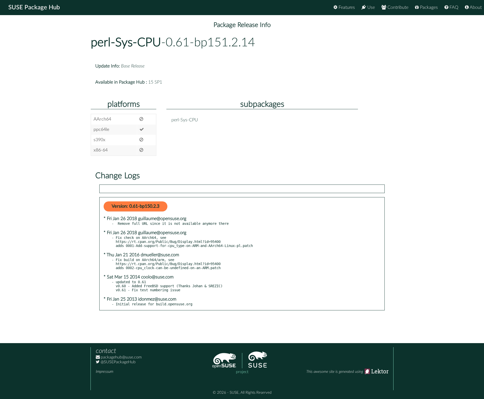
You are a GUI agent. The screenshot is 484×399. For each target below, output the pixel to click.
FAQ (453, 7)
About (475, 7)
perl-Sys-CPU (126, 43)
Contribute (397, 7)
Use (370, 7)
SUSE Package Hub (34, 8)
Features (346, 7)
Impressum (104, 372)
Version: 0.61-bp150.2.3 (135, 206)
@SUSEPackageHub (118, 362)
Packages (428, 7)
